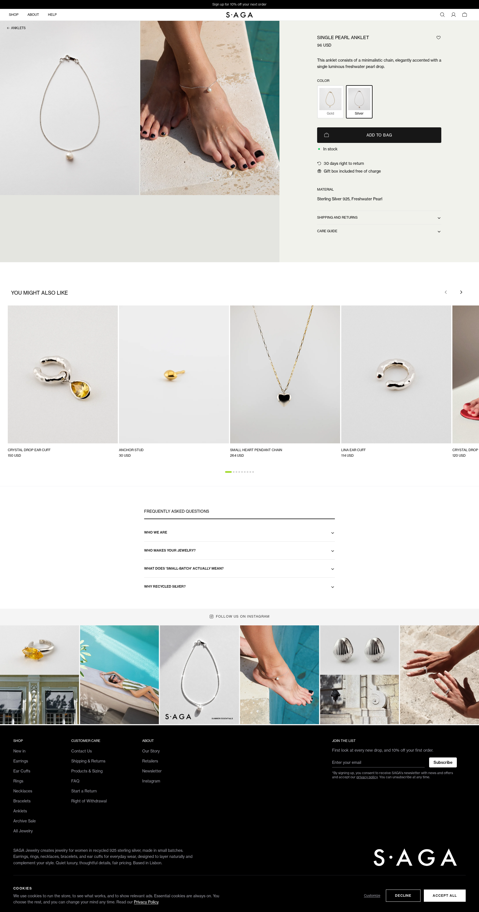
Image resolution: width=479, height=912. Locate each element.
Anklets (18, 28)
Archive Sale (24, 820)
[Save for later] (439, 37)
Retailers (150, 761)
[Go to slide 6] (245, 472)
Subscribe (443, 762)
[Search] (442, 14)
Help (52, 14)
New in (19, 751)
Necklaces (22, 791)
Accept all (445, 895)
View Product (101, 437)
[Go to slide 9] (253, 472)
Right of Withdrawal (89, 801)
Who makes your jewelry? (170, 550)
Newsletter (152, 771)
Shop (14, 14)
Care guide (327, 231)
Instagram (151, 781)
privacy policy (367, 777)
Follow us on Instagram (243, 616)
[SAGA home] (239, 14)
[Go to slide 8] (250, 472)
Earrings (20, 761)
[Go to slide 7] (247, 472)
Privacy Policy (146, 902)
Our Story (151, 751)
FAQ (75, 781)
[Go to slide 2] (234, 472)
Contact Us (81, 751)
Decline (403, 895)
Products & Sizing (87, 771)
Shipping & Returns (88, 761)
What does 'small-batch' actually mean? (184, 568)
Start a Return (84, 791)
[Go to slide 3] (236, 472)
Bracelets (21, 801)
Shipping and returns (337, 217)
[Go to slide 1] (228, 472)
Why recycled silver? (165, 586)
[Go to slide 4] (239, 472)
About (33, 14)
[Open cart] (464, 14)
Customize (372, 895)
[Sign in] (453, 14)
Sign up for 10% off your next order (239, 4)
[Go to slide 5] (242, 472)
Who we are (155, 532)
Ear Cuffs (21, 771)
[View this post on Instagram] (39, 674)
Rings (18, 781)
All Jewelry (23, 830)
